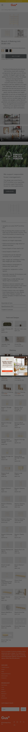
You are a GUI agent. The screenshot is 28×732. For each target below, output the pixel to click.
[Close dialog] (26, 357)
